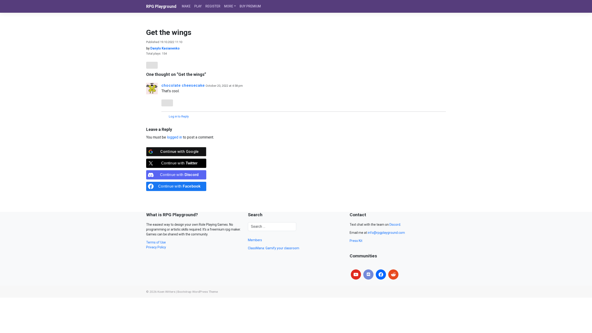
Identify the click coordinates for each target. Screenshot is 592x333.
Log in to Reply (179, 116)
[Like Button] (152, 65)
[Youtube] (356, 274)
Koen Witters (166, 291)
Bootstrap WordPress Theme (197, 291)
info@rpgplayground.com (386, 232)
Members (255, 240)
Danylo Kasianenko (165, 48)
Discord (394, 224)
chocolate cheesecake (183, 85)
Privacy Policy (156, 247)
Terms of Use (156, 242)
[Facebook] (381, 274)
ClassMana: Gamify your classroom (273, 248)
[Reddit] (393, 274)
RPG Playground (161, 6)
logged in (174, 137)
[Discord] (368, 274)
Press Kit (356, 241)
